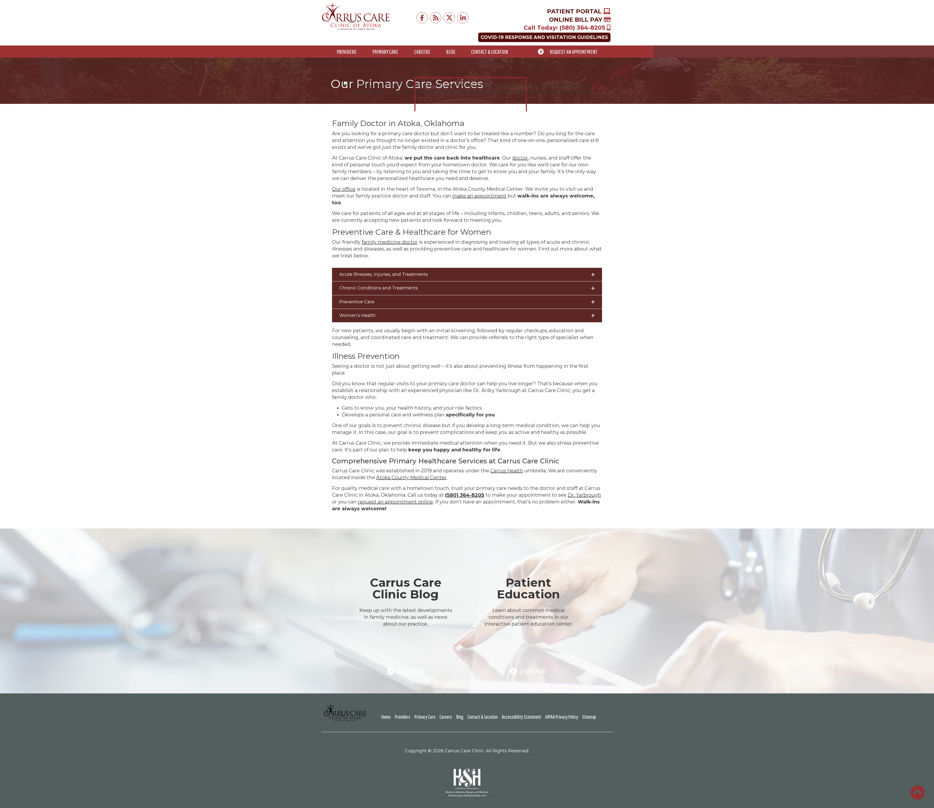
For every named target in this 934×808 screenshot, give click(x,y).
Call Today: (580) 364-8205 (565, 27)
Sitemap (589, 717)
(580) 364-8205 (464, 495)
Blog (450, 51)
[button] (467, 274)
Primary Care (385, 51)
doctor (520, 158)
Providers (346, 51)
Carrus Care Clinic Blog (405, 588)
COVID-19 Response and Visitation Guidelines (544, 37)
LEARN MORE (410, 671)
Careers (422, 51)
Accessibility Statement (521, 717)
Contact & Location (489, 51)
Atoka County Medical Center (411, 477)
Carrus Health (506, 471)
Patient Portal (575, 11)
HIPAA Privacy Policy (561, 717)
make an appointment (479, 196)
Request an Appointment (573, 51)
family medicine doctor (390, 242)
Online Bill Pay (576, 19)
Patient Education (528, 588)
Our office (343, 189)
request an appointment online (395, 502)
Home (386, 717)
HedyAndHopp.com (475, 795)
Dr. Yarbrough (584, 495)
